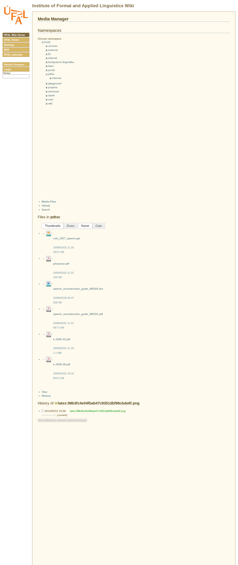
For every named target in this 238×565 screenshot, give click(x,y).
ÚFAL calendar (13, 54)
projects (52, 87)
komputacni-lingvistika (61, 62)
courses (52, 45)
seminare (53, 91)
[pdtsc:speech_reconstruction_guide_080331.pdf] (49, 308)
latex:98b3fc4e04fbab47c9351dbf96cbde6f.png (98, 403)
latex (51, 65)
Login (7, 69)
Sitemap (9, 44)
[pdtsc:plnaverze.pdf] (49, 258)
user (50, 99)
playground (54, 83)
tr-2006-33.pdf (61, 339)
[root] (47, 42)
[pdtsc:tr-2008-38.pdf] (49, 359)
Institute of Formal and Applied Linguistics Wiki (83, 5)
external (53, 49)
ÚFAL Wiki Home (14, 34)
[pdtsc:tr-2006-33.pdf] (49, 334)
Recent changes (14, 64)
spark (51, 95)
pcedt (51, 70)
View (44, 391)
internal (52, 57)
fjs (49, 53)
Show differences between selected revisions (62, 420)
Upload (46, 205)
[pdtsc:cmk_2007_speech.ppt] (49, 233)
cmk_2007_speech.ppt (66, 238)
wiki (50, 103)
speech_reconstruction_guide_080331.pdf (78, 314)
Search (46, 209)
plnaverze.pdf (61, 263)
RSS (6, 49)
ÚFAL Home (11, 39)
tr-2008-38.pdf (61, 364)
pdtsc (51, 73)
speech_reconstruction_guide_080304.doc (78, 288)
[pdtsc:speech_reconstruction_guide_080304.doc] (49, 283)
